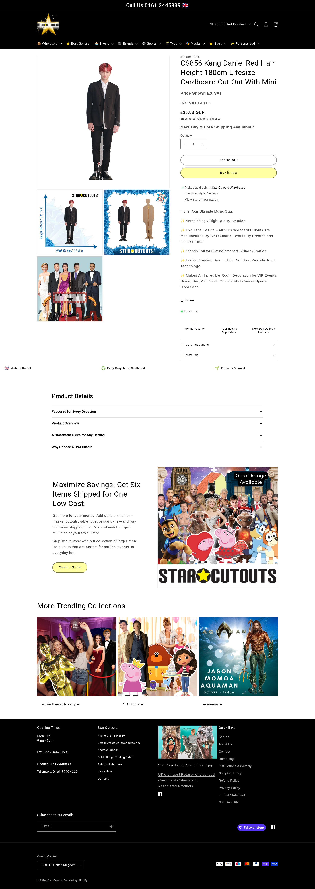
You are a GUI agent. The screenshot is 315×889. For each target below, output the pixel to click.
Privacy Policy (229, 788)
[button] (49, 43)
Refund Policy (229, 780)
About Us (225, 744)
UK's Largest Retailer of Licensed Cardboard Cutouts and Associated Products (186, 780)
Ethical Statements (233, 795)
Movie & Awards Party (59, 704)
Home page (227, 759)
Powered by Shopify (76, 880)
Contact (224, 751)
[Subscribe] (111, 826)
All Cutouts (130, 704)
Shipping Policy (230, 773)
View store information (201, 199)
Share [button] (190, 300)
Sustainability (229, 802)
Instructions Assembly (235, 766)
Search (224, 737)
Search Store (70, 567)
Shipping (186, 118)
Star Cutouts (55, 880)
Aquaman (210, 704)
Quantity (186, 135)
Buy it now (228, 172)
